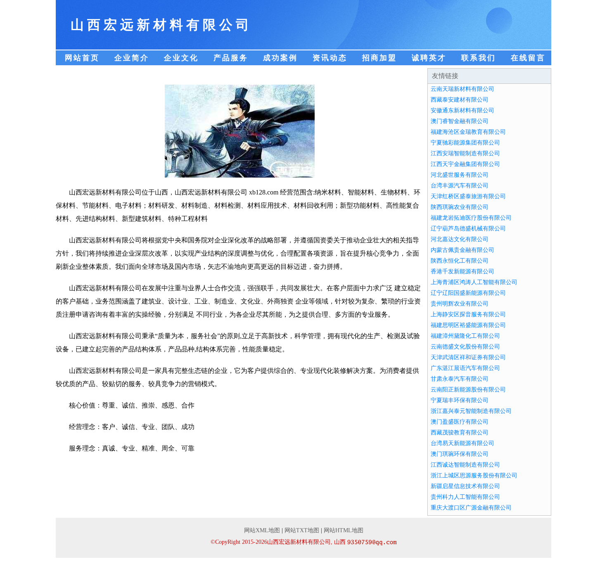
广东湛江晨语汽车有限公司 (465, 368)
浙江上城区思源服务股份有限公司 (474, 475)
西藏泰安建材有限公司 (459, 100)
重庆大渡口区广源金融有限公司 (471, 508)
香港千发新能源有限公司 (462, 271)
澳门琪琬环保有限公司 (459, 454)
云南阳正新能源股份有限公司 (468, 389)
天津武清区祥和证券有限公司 (468, 357)
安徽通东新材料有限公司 (462, 110)
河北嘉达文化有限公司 (459, 239)
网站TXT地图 (302, 530)
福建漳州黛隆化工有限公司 (465, 336)
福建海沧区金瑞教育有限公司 (468, 132)
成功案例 (280, 58)
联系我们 (478, 58)
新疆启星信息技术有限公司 (465, 486)
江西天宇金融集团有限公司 (465, 164)
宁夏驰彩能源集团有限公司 (465, 143)
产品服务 (230, 58)
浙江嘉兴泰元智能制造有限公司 (471, 411)
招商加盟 (379, 58)
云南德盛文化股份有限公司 (465, 347)
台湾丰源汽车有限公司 (459, 186)
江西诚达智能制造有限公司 (465, 465)
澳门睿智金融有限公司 (459, 121)
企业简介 (131, 58)
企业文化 (181, 58)
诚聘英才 (429, 58)
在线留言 (528, 58)
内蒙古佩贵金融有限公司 (462, 250)
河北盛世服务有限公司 (459, 175)
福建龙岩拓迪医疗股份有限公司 (471, 218)
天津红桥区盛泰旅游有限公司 (468, 196)
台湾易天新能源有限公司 (462, 443)
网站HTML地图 (343, 530)
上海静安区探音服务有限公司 (468, 314)
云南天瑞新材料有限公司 (462, 89)
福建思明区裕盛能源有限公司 (468, 325)
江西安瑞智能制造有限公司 (465, 153)
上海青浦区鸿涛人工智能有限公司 (474, 282)
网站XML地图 (262, 530)
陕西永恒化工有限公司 (459, 261)
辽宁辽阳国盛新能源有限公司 (468, 293)
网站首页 (82, 58)
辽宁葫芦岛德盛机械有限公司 (468, 228)
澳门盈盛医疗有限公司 (459, 422)
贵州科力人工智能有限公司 (465, 497)
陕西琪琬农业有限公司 (459, 207)
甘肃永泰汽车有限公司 (459, 379)
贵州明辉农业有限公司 (459, 304)
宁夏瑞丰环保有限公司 (459, 400)
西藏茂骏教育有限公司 (459, 432)
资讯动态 (330, 58)
